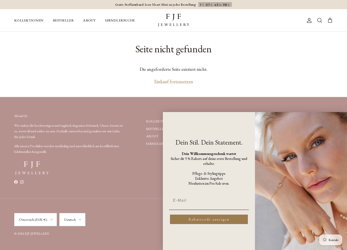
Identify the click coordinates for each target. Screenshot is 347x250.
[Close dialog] (342, 117)
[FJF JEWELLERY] (173, 20)
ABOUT (89, 20)
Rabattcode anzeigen (209, 219)
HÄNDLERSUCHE (120, 20)
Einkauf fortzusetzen (173, 81)
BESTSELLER (63, 20)
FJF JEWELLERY (37, 233)
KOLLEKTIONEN (29, 20)
